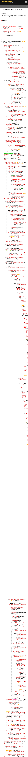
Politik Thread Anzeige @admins (10, 28)
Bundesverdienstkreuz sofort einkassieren (12, 743)
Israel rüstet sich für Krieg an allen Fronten (12, 79)
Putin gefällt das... (9, 124)
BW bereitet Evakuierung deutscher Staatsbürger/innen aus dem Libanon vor (18, 72)
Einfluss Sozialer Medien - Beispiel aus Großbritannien (15, 103)
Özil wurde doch (9, 699)
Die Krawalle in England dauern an (12, 116)
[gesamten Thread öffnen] (10, 42)
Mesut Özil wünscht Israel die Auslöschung (12, 41)
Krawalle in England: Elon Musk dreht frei (14, 106)
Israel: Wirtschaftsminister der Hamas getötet (15, 47)
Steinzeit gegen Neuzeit (10, 54)
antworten (4, 20)
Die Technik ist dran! (10, 162)
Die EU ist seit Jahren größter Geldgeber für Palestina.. (15, 157)
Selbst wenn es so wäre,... (11, 259)
